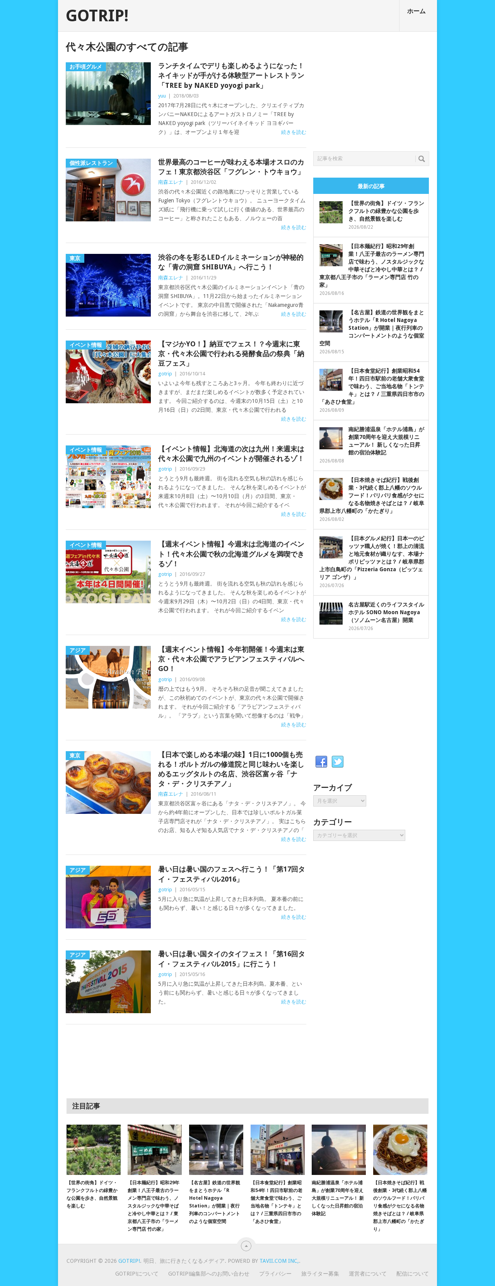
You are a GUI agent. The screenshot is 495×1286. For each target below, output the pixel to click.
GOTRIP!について (137, 1274)
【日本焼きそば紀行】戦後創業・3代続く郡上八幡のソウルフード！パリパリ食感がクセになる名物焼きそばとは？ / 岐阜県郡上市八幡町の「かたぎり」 (371, 495)
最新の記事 (371, 186)
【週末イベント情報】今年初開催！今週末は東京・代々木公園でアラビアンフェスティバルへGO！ (231, 659)
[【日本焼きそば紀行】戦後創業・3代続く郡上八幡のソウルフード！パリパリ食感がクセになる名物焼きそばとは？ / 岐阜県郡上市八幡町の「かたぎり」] (400, 1150)
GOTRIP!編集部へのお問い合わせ (208, 1274)
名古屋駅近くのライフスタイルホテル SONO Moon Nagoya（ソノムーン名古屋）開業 (386, 612)
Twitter (337, 762)
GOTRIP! (97, 16)
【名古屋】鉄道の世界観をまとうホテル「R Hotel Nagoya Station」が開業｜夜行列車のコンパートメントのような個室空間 (371, 327)
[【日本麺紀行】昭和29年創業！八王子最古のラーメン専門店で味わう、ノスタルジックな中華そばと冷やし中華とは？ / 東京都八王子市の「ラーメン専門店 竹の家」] (155, 1150)
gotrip (165, 374)
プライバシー (275, 1274)
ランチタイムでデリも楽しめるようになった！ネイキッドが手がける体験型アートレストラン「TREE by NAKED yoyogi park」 (231, 75)
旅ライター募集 (320, 1274)
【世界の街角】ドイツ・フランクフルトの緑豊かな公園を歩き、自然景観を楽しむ (386, 211)
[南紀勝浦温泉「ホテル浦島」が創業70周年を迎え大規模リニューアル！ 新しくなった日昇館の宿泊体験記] (339, 1150)
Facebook (321, 762)
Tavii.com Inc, (279, 1261)
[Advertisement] (371, 89)
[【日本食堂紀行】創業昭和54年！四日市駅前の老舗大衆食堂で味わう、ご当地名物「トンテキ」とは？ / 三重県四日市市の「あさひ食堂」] (278, 1150)
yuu (162, 96)
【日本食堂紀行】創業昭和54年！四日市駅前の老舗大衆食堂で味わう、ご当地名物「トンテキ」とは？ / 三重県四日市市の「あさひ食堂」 (371, 386)
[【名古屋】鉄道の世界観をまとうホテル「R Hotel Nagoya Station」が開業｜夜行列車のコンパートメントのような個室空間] (216, 1150)
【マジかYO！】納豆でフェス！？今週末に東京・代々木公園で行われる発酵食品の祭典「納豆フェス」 (231, 353)
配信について (412, 1274)
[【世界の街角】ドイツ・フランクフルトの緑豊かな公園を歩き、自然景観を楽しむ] (94, 1150)
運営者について (368, 1274)
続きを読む (293, 132)
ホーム (416, 11)
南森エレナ (170, 182)
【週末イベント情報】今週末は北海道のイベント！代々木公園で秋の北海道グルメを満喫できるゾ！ (231, 553)
